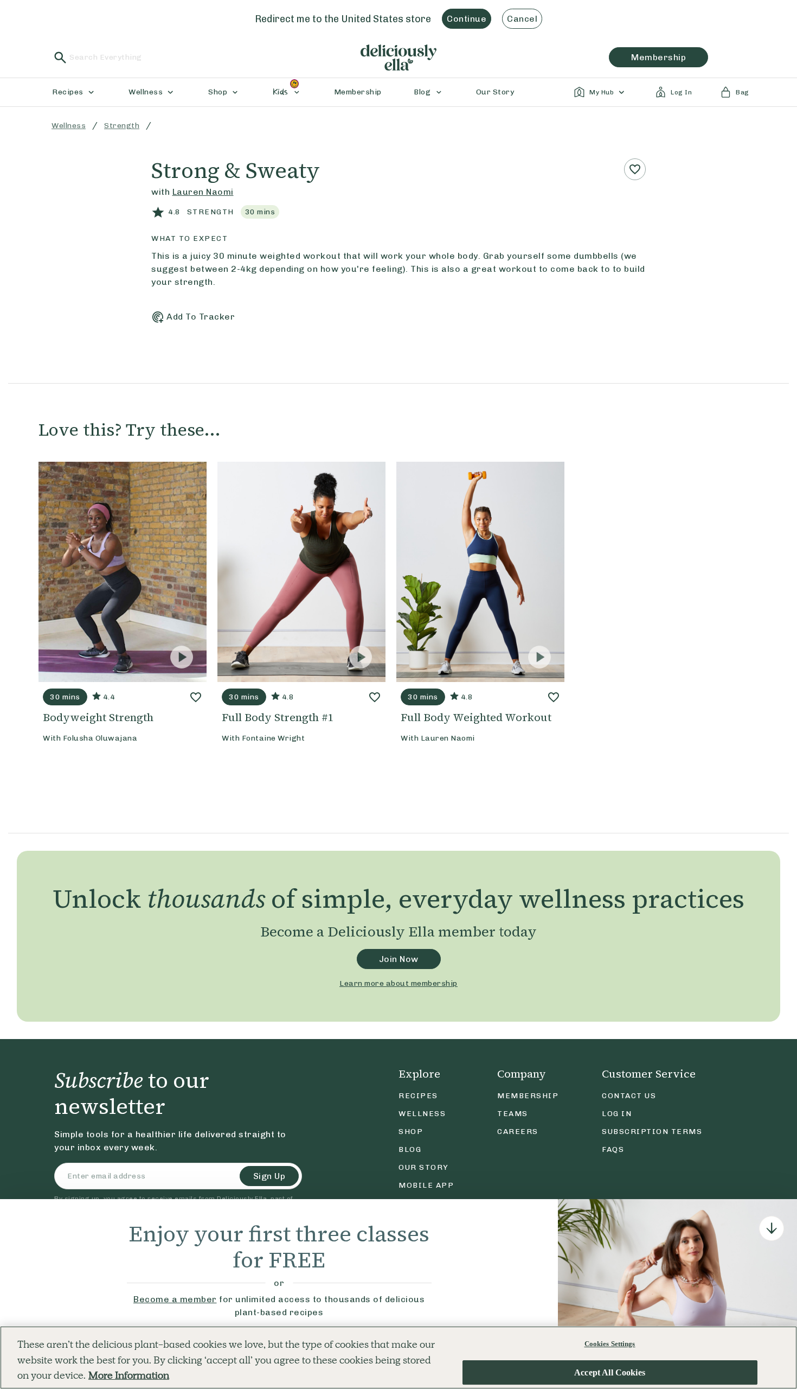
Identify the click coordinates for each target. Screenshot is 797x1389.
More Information (128, 1375)
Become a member (175, 1299)
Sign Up (269, 1176)
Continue (466, 19)
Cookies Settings (609, 1344)
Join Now (399, 959)
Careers (517, 1131)
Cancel (522, 19)
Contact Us (629, 1095)
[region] (398, 1357)
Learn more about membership (398, 983)
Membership (527, 1095)
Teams (512, 1113)
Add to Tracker (200, 316)
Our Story (423, 1167)
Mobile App (426, 1185)
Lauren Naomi (203, 192)
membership (658, 57)
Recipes (418, 1095)
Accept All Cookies (609, 1372)
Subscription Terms (652, 1131)
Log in (617, 1113)
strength (121, 125)
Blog (409, 1149)
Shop (410, 1131)
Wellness (69, 125)
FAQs (613, 1149)
